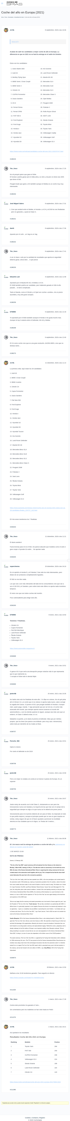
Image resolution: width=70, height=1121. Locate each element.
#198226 (13, 159)
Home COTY (15, 41)
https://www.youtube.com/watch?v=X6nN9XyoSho (27, 978)
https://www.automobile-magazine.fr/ (22, 648)
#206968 (13, 656)
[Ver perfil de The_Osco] (6, 168)
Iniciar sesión (63, 3)
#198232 (13, 242)
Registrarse (67, 3)
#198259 (13, 302)
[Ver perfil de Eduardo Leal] (6, 277)
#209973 (13, 958)
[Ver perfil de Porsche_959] (6, 741)
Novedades (10, 17)
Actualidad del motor (19, 17)
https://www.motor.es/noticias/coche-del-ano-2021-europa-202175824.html (35, 1082)
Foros (6, 17)
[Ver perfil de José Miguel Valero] (6, 203)
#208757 (13, 731)
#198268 (13, 328)
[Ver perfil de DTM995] (6, 312)
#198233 (13, 267)
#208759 (13, 789)
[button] (59, 3)
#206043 (13, 527)
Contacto (35, 1118)
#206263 (13, 605)
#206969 (13, 684)
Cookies (28, 1118)
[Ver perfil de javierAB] (6, 693)
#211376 (13, 1017)
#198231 (13, 219)
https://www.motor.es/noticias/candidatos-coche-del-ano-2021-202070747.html (36, 151)
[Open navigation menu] (2, 3)
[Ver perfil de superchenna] (6, 566)
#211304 (13, 990)
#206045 (13, 557)
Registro (42, 1118)
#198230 (13, 194)
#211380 (13, 1089)
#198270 (13, 353)
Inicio (2, 17)
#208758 (13, 763)
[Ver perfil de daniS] (6, 228)
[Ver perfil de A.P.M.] (6, 30)
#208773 (13, 829)
